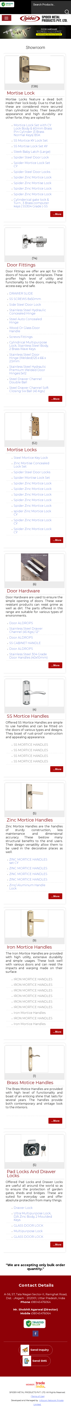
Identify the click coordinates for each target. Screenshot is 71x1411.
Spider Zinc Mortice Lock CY (33, 521)
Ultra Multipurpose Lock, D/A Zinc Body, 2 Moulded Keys (33, 1217)
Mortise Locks (22, 449)
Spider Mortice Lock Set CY (32, 164)
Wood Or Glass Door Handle (24, 329)
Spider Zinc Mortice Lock (33, 177)
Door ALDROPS (21, 623)
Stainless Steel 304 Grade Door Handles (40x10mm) (28, 655)
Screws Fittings (20, 337)
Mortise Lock (21, 93)
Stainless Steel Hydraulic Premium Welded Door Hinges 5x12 (27, 370)
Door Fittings (21, 265)
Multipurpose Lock (28, 1231)
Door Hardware (23, 591)
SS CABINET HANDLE (25, 643)
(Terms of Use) (38, 1396)
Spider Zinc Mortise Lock (32, 183)
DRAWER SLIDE (21, 293)
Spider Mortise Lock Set (32, 477)
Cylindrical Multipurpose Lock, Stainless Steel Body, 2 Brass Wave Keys (28, 346)
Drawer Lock (23, 1208)
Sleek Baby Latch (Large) (32, 151)
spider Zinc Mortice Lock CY (32, 512)
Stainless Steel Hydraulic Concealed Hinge (27, 311)
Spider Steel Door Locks (32, 172)
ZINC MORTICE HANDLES (28, 868)
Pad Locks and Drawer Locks (31, 1173)
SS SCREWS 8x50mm (25, 299)
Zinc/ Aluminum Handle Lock (27, 886)
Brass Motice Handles (30, 1082)
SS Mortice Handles (28, 716)
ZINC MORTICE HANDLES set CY (28, 861)
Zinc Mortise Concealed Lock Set (31, 464)
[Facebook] (35, 1336)
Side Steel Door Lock (25, 304)
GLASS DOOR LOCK (28, 1225)
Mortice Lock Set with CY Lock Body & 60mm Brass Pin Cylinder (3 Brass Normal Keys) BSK (33, 130)
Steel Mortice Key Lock (31, 457)
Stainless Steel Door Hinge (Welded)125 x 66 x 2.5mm (27, 358)
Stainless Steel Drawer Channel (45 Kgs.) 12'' (26, 630)
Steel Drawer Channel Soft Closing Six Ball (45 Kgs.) (29, 389)
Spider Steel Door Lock (31, 157)
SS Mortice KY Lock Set (31, 140)
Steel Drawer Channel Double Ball (25, 380)
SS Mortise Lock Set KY (31, 146)
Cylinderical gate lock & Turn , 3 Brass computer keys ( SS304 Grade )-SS (31, 203)
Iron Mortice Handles (29, 947)
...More (57, 214)
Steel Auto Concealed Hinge (25, 320)
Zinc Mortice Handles (30, 820)
